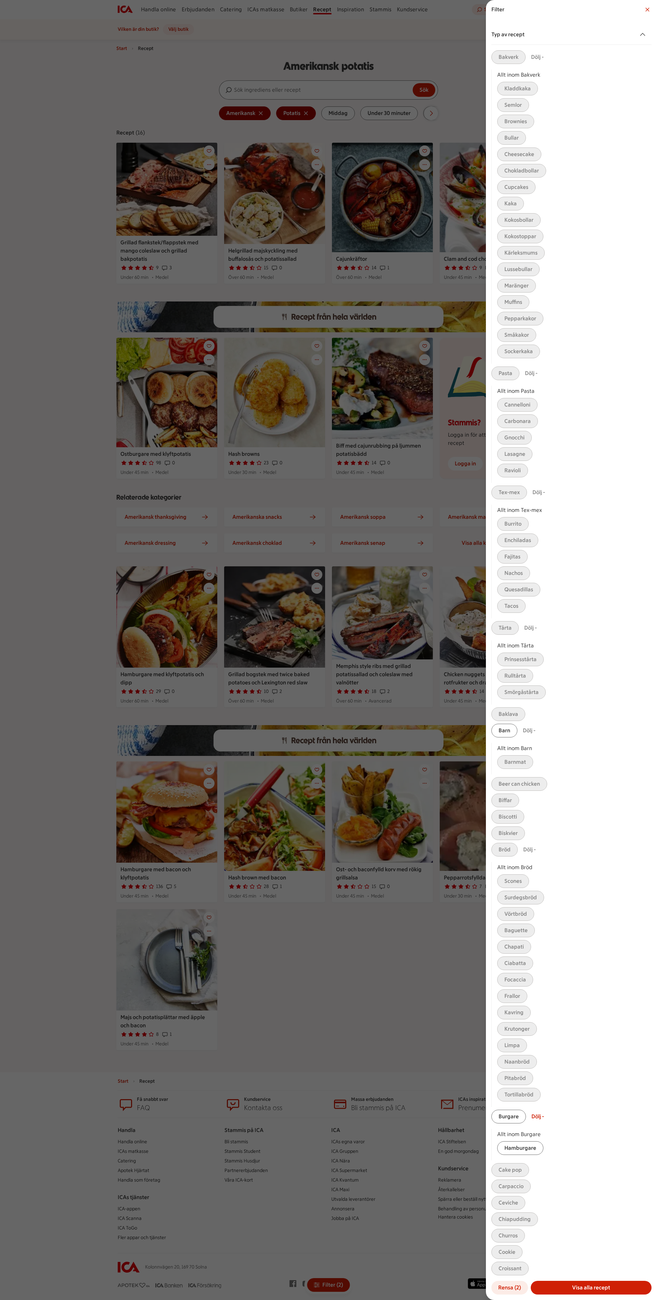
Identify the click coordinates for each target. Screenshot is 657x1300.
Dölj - (537, 57)
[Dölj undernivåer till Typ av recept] (644, 34)
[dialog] (571, 650)
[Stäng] (647, 9)
